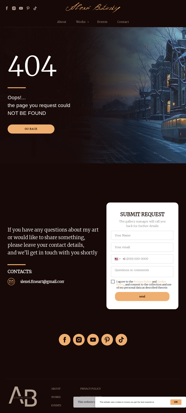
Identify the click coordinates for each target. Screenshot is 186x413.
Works (81, 22)
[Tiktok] (35, 8)
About (61, 22)
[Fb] (64, 339)
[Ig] (79, 339)
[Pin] (28, 8)
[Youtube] (21, 8)
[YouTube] (93, 339)
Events (102, 22)
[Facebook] (7, 8)
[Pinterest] (107, 339)
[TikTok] (121, 339)
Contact (123, 22)
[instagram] (14, 8)
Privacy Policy (142, 281)
